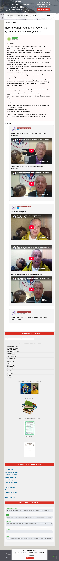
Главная (10, 15)
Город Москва (9, 469)
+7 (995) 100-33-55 (43, 4)
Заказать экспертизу (43, 9)
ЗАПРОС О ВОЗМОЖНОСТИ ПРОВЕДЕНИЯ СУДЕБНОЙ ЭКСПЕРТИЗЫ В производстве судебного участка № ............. (29, 524)
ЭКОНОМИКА (10, 365)
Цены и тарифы (36, 16)
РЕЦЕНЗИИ (10, 373)
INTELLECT (10, 370)
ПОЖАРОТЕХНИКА (12, 358)
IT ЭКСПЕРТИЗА (11, 355)
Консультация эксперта (29, 503)
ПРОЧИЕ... (10, 375)
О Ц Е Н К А (10, 363)
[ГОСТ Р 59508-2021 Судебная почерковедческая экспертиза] (29, 456)
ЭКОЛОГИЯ (10, 360)
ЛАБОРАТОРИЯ (11, 372)
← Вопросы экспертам (10, 22)
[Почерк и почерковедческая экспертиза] (29, 414)
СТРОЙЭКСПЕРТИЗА (12, 349)
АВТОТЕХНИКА (11, 361)
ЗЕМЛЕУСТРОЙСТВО (13, 351)
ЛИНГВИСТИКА (11, 366)
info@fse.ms (43, 6)
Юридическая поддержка (29, 333)
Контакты (49, 15)
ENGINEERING (11, 353)
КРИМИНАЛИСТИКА (12, 346)
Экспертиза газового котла (12, 531)
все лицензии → (29, 436)
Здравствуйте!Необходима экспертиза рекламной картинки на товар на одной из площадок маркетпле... (28, 510)
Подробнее (31, 555)
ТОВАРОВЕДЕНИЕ (12, 356)
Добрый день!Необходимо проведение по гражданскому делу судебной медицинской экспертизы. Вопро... (29, 517)
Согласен (29, 557)
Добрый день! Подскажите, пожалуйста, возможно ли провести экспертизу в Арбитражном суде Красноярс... (29, 538)
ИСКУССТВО (10, 368)
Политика (9, 377)
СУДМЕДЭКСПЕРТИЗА (13, 348)
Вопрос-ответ (23, 15)
